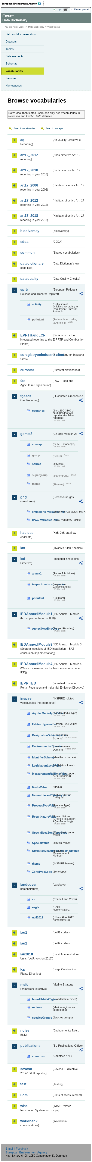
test (23, 1084)
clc (34, 899)
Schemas (11, 63)
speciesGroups (42, 1017)
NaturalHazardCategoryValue (42, 795)
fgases (25, 396)
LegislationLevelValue (42, 765)
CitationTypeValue (42, 724)
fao (22, 381)
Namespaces (14, 85)
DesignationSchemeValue (42, 735)
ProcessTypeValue (42, 805)
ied (22, 559)
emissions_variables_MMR (42, 511)
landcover (28, 884)
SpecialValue (40, 843)
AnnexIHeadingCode (42, 628)
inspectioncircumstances (42, 584)
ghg (23, 497)
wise (24, 1106)
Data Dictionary (36, 27)
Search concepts (55, 128)
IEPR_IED (28, 683)
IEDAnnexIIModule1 (36, 614)
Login (59, 9)
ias (22, 548)
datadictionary (32, 263)
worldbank (28, 1121)
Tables (10, 49)
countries (38, 410)
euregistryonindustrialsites (36, 355)
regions (37, 1007)
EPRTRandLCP (33, 335)
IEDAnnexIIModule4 (36, 664)
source (36, 464)
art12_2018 (29, 170)
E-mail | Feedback (17, 1148)
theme (36, 863)
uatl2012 (37, 917)
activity (37, 304)
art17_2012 (29, 200)
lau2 (23, 943)
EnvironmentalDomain (42, 746)
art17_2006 (29, 185)
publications (30, 1045)
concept (37, 444)
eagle (35, 907)
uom (24, 1095)
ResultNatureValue (42, 816)
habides (26, 533)
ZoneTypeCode (42, 871)
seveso (26, 1069)
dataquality (29, 279)
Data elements (15, 56)
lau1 (23, 932)
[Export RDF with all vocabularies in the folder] (81, 294)
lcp (22, 969)
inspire (25, 698)
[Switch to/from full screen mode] (66, 9)
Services (11, 78)
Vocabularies (14, 71)
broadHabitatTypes (42, 999)
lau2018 (26, 954)
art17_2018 (29, 215)
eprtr (24, 289)
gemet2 (26, 434)
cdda (24, 242)
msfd (24, 984)
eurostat (27, 370)
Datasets (11, 41)
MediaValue (39, 787)
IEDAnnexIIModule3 (36, 644)
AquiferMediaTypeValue (42, 713)
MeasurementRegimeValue (42, 773)
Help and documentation (21, 34)
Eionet (22, 27)
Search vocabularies (24, 128)
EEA (23, 3)
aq (22, 140)
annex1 (37, 573)
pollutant (38, 598)
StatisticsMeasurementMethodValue (42, 850)
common (27, 252)
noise (24, 1030)
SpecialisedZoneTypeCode (42, 832)
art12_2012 (29, 155)
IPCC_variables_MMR (42, 520)
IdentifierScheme (42, 757)
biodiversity (29, 231)
